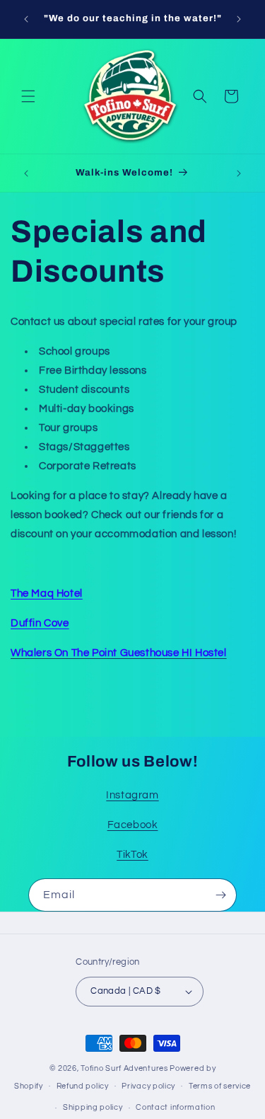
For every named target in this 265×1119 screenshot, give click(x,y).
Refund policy (83, 1086)
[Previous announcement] (26, 19)
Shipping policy (93, 1107)
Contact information (175, 1107)
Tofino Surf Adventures (124, 1068)
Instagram (132, 795)
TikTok (132, 854)
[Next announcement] (238, 19)
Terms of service (220, 1086)
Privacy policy (148, 1086)
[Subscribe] (220, 895)
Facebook (132, 825)
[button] (28, 96)
